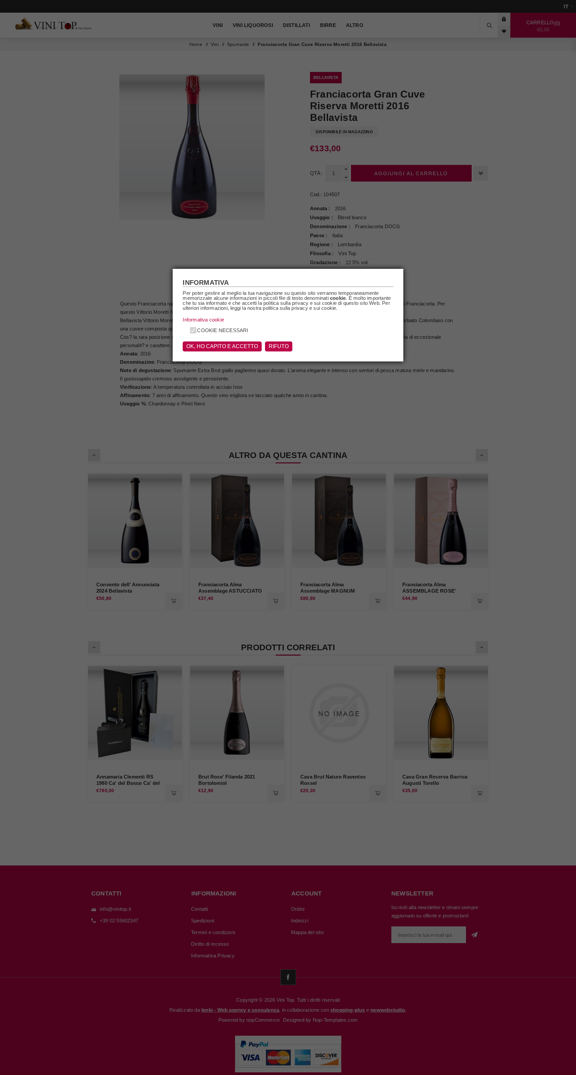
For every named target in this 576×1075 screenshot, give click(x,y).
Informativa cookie (203, 319)
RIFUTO (279, 346)
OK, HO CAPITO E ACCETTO (222, 346)
